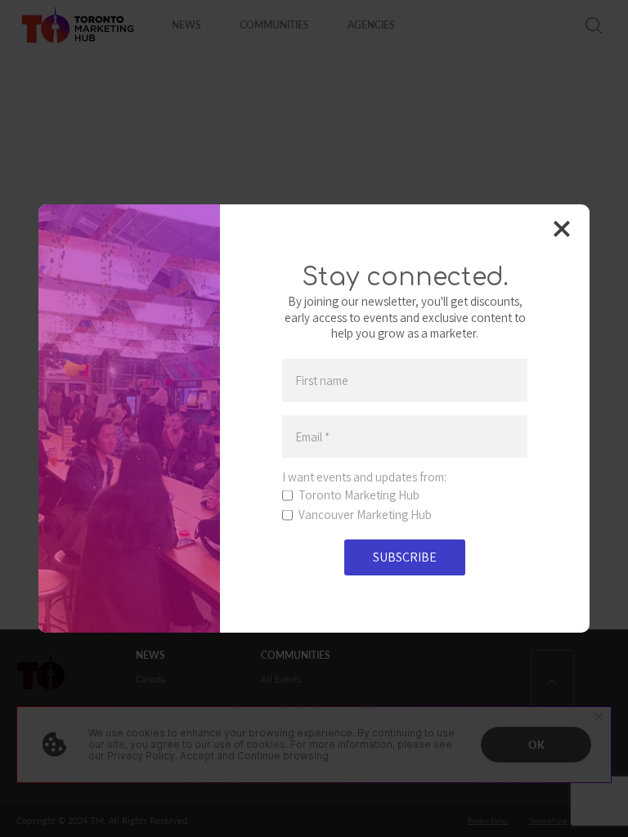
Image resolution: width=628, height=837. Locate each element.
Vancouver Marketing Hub (365, 515)
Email (312, 437)
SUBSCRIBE (405, 557)
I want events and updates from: (364, 477)
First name (321, 380)
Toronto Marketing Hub (358, 495)
